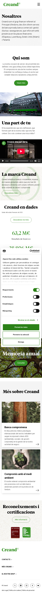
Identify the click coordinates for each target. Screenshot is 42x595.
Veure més (21, 83)
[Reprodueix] (3, 161)
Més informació (21, 520)
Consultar (21, 363)
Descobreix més (11, 193)
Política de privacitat (28, 590)
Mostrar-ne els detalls (26, 320)
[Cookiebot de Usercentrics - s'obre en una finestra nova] (29, 251)
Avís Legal (5, 590)
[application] (21, 151)
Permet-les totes (21, 327)
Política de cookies (15, 590)
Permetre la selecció (21, 335)
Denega (21, 342)
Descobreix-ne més (21, 220)
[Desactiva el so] (35, 161)
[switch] (36, 297)
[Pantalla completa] (39, 161)
